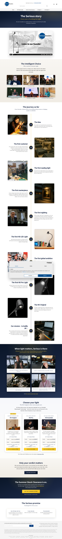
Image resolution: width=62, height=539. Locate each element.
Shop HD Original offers (13, 449)
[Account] (54, 4)
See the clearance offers (31, 491)
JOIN (31, 525)
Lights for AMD (46, 536)
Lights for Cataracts (51, 536)
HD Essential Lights (27, 536)
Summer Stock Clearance (30, 9)
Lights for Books (31, 536)
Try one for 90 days (31, 472)
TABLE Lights (13, 536)
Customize (30, 275)
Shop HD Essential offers (48, 449)
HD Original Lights (18, 536)
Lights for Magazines (36, 536)
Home (13, 9)
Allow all (44, 275)
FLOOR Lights (10, 536)
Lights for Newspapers (41, 536)
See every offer (40, 454)
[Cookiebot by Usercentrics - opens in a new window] (47, 263)
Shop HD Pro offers (31, 449)
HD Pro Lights (22, 536)
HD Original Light (20, 9)
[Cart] (57, 4)
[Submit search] (46, 6)
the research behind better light (32, 393)
